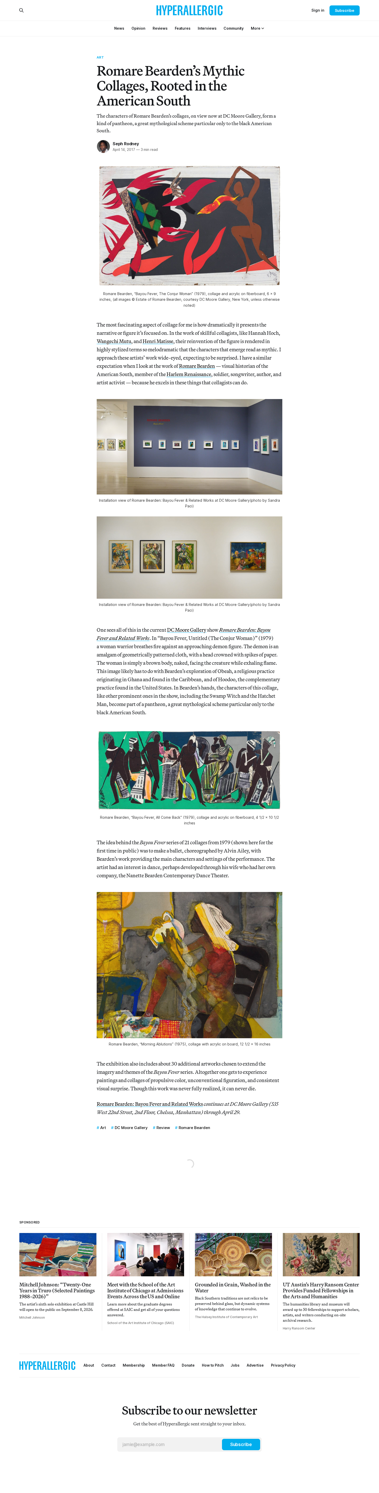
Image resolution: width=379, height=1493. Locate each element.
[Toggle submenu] (263, 28)
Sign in (317, 10)
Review (163, 1127)
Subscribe (344, 10)
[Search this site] (21, 10)
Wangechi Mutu (114, 341)
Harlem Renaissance (189, 374)
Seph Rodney (126, 143)
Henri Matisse (158, 341)
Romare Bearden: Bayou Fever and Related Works (150, 1104)
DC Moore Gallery (186, 630)
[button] (255, 28)
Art (100, 57)
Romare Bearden (197, 366)
